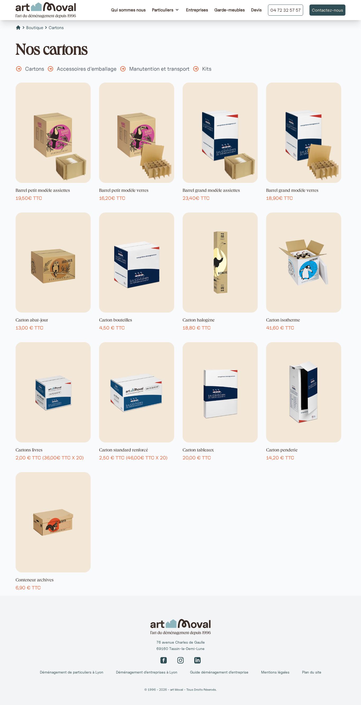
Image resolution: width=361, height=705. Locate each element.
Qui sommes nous (128, 9)
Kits (206, 69)
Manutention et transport (159, 69)
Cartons (56, 27)
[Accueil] (18, 27)
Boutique (34, 27)
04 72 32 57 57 (285, 10)
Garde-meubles (229, 9)
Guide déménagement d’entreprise (219, 672)
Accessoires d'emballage (87, 69)
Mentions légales (275, 672)
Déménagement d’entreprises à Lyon (146, 672)
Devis (256, 9)
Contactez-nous (327, 10)
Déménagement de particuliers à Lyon (71, 672)
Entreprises (197, 9)
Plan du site (311, 672)
